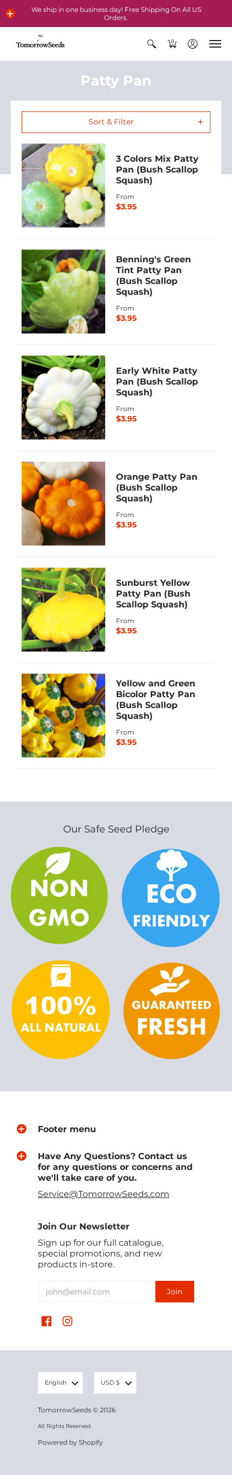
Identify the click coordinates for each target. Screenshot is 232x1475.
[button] (10, 13)
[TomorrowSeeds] (40, 44)
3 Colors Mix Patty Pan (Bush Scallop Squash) (157, 170)
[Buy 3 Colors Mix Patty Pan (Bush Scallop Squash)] (63, 186)
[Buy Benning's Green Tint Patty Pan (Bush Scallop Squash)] (63, 292)
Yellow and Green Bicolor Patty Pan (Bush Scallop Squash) (155, 699)
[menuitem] (151, 44)
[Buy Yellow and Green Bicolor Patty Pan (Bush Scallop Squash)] (63, 716)
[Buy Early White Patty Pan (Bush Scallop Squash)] (63, 398)
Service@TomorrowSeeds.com (103, 1194)
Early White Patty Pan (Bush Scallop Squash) (157, 382)
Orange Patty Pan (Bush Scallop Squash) (156, 488)
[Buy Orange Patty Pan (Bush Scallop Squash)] (63, 504)
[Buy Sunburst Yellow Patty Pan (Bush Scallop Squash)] (63, 610)
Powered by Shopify (70, 1442)
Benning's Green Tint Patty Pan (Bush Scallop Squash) (153, 275)
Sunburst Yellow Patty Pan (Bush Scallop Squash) (153, 594)
